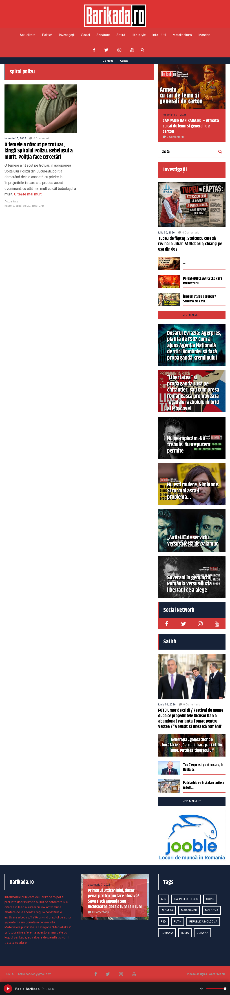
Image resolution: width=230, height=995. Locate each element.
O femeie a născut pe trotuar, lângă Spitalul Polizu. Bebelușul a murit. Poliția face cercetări (38, 151)
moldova (211, 910)
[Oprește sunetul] (201, 989)
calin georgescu (186, 899)
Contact (108, 60)
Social (85, 35)
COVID (210, 899)
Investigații (67, 35)
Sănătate (103, 35)
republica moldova (203, 921)
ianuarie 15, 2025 (15, 138)
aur (163, 899)
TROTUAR (38, 205)
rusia (185, 932)
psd (163, 921)
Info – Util (159, 35)
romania (167, 932)
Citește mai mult (27, 194)
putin (177, 921)
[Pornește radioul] (8, 988)
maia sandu (189, 910)
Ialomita (167, 910)
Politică (47, 35)
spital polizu (22, 205)
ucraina (202, 932)
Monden (204, 35)
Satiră (121, 35)
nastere (9, 205)
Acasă (124, 60)
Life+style (139, 35)
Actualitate (27, 35)
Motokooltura (182, 35)
